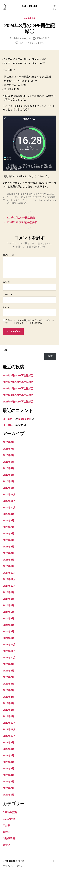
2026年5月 (8, 461)
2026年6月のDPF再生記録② (18, 395)
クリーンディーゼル (16, 197)
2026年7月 (8, 448)
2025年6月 (8, 533)
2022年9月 (8, 742)
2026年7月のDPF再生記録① (18, 388)
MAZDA (50, 194)
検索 (5, 350)
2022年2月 (8, 788)
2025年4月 (8, 546)
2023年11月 (9, 651)
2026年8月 (8, 442)
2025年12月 (9, 494)
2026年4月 (8, 468)
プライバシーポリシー (13, 866)
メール (7, 294)
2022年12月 (9, 722)
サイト (6, 307)
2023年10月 (9, 657)
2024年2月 (8, 631)
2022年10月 (9, 736)
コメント (8, 255)
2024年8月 (8, 598)
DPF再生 (15, 194)
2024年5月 (8, 611)
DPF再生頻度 (40, 194)
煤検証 (6, 831)
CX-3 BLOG (29, 5)
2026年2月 (8, 481)
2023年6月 (8, 683)
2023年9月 (8, 664)
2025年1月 (8, 566)
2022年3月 (8, 781)
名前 (6, 282)
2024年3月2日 (43, 38)
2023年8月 (8, 670)
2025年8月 (8, 520)
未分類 (6, 825)
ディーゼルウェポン (42, 200)
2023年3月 (8, 703)
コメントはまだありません (31, 43)
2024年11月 (9, 579)
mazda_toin (25, 38)
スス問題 (51, 197)
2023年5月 (8, 690)
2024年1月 (8, 638)
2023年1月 (8, 716)
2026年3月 (8, 474)
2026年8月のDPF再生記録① (18, 375)
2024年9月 (8, 592)
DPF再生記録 (29, 18)
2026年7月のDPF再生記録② (18, 382)
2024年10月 (9, 585)
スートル (11, 200)
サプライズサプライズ (36, 197)
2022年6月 (8, 762)
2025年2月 (8, 559)
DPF (8, 194)
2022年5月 (8, 768)
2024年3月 (8, 625)
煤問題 (13, 203)
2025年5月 (8, 540)
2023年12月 (9, 644)
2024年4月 (8, 618)
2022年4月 (8, 775)
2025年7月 (8, 527)
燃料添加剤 (22, 203)
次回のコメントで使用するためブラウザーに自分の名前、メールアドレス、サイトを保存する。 (29, 321)
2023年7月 (8, 677)
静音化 (6, 845)
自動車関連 (9, 838)
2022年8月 (8, 749)
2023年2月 (8, 709)
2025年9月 (8, 514)
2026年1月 (8, 487)
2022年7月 (8, 755)
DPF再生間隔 (26, 194)
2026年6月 (8, 455)
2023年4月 (8, 696)
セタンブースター (24, 200)
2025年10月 (9, 507)
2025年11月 (9, 501)
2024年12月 (9, 572)
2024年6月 (8, 605)
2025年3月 (8, 553)
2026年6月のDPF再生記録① (18, 401)
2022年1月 (8, 794)
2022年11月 (9, 729)
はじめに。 (9, 419)
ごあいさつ (9, 818)
